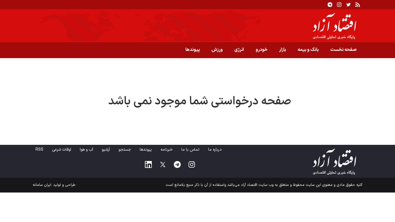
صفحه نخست (343, 49)
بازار (282, 49)
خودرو (261, 49)
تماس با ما (190, 150)
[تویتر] (348, 4)
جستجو (125, 150)
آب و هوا (86, 150)
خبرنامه (166, 150)
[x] (163, 164)
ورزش (217, 49)
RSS (39, 150)
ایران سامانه (42, 185)
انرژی (239, 49)
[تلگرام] (330, 4)
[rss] (357, 4)
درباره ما (215, 150)
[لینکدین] (148, 164)
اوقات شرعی (61, 150)
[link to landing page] (197, 25)
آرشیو (106, 150)
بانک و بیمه (308, 49)
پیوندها (192, 49)
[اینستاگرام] (339, 4)
